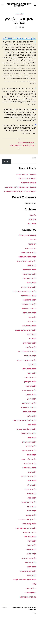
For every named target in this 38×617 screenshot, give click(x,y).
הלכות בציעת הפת (29, 278)
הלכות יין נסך (31, 399)
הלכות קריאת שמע (29, 524)
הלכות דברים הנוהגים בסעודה (25, 330)
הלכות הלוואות (31, 347)
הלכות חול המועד (30, 356)
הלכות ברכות (31, 283)
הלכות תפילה (31, 567)
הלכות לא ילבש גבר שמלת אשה (24, 420)
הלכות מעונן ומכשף (29, 451)
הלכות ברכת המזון (29, 300)
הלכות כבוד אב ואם (29, 403)
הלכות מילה (32, 438)
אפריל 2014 (32, 224)
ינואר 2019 (32, 219)
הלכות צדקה (31, 506)
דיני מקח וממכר (30, 248)
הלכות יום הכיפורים (29, 390)
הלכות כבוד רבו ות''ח (28, 407)
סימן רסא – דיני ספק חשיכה (26, 174)
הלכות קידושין (31, 515)
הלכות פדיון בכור (30, 489)
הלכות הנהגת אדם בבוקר (27, 352)
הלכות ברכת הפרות (29, 308)
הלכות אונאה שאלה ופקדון (26, 261)
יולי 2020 (33, 215)
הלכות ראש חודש (30, 537)
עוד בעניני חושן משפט (28, 597)
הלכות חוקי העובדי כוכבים (26, 360)
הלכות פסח (32, 498)
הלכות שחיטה (31, 550)
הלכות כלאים (31, 416)
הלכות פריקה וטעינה (28, 502)
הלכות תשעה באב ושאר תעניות (24, 580)
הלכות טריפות (31, 386)
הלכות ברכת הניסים (29, 304)
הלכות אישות (31, 265)
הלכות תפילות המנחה (28, 571)
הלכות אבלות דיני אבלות (27, 257)
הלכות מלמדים (30, 446)
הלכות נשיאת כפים (29, 468)
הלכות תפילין (31, 575)
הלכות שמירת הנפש (29, 558)
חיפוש (34, 158)
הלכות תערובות (30, 562)
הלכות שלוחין (31, 554)
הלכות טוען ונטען (30, 382)
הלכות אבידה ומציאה (28, 253)
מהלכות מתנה (31, 588)
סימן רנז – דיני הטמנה (28, 183)
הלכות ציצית (31, 511)
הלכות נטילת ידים (30, 463)
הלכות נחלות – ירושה (28, 459)
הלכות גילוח (31, 321)
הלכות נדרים (31, 455)
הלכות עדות (32, 481)
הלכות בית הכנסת (29, 274)
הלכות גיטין (32, 317)
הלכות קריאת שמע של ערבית (25, 528)
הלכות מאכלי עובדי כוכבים (26, 429)
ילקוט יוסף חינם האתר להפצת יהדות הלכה (19, 5)
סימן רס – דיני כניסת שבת (27, 178)
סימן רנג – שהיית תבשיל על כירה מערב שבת (20, 187)
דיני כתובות (32, 244)
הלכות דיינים (31, 334)
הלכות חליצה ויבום (29, 369)
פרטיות (34, 613)
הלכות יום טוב (31, 395)
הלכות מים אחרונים (29, 442)
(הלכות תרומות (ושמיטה (27, 235)
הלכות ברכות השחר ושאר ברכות (24, 291)
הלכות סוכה (32, 472)
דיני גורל (33, 240)
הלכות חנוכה (19, 14)
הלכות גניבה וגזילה (29, 326)
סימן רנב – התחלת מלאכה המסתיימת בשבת (20, 191)
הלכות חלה (32, 364)
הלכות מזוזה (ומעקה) (28, 433)
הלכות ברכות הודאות (28, 287)
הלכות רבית (32, 541)
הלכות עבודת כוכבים (28, 476)
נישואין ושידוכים (30, 593)
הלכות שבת (32, 545)
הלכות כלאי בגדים (29, 412)
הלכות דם (32, 339)
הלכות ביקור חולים (29, 270)
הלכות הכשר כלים (29, 343)
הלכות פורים (31, 494)
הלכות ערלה (31, 485)
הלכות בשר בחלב (29, 313)
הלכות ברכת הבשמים (28, 296)
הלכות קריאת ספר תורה (27, 519)
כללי (34, 584)
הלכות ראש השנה (29, 532)
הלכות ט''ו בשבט (30, 377)
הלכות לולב (32, 425)
